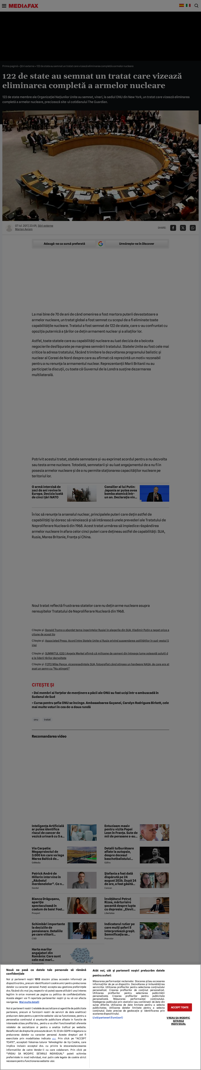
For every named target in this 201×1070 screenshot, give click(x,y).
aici (54, 1038)
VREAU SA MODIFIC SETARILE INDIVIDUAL (178, 1020)
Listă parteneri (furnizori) (108, 1017)
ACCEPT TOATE (180, 1007)
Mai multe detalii (29, 1002)
